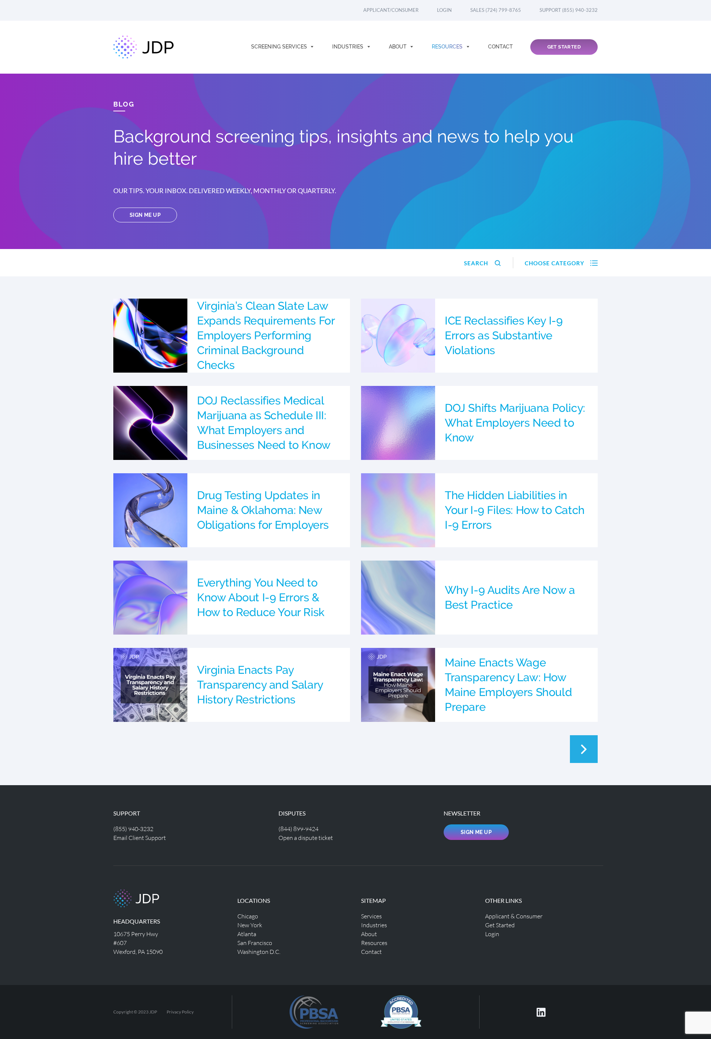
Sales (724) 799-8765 (495, 10)
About (398, 47)
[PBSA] (401, 1011)
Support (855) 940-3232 (569, 10)
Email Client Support (139, 837)
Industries (348, 47)
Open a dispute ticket (305, 837)
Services (371, 915)
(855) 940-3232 (133, 828)
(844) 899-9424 (298, 828)
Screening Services (279, 47)
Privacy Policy (180, 1012)
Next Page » (584, 749)
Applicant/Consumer (390, 10)
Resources (448, 47)
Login (444, 10)
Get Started (564, 47)
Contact (500, 47)
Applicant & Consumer (514, 915)
